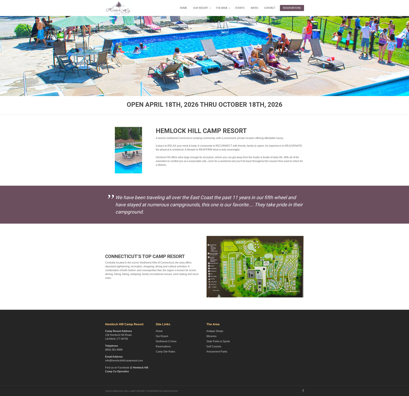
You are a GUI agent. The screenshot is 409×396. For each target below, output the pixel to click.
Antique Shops (214, 331)
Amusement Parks (216, 351)
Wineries (211, 336)
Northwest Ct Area (166, 341)
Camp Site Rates (165, 351)
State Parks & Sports (218, 341)
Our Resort (162, 336)
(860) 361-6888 (114, 349)
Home (159, 331)
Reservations (163, 346)
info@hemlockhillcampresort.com (124, 360)
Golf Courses (213, 346)
